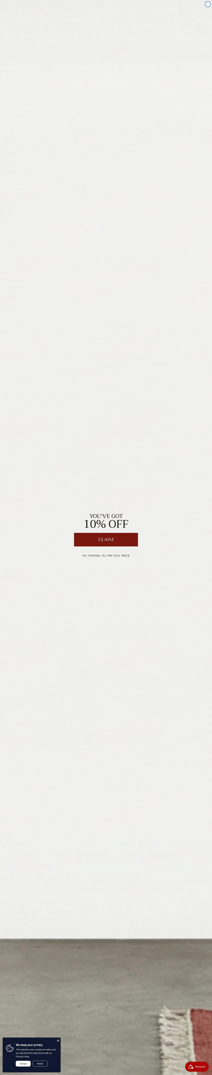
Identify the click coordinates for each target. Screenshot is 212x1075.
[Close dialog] (208, 4)
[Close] (58, 1040)
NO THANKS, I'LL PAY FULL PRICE (106, 555)
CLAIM (106, 539)
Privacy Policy (22, 1056)
